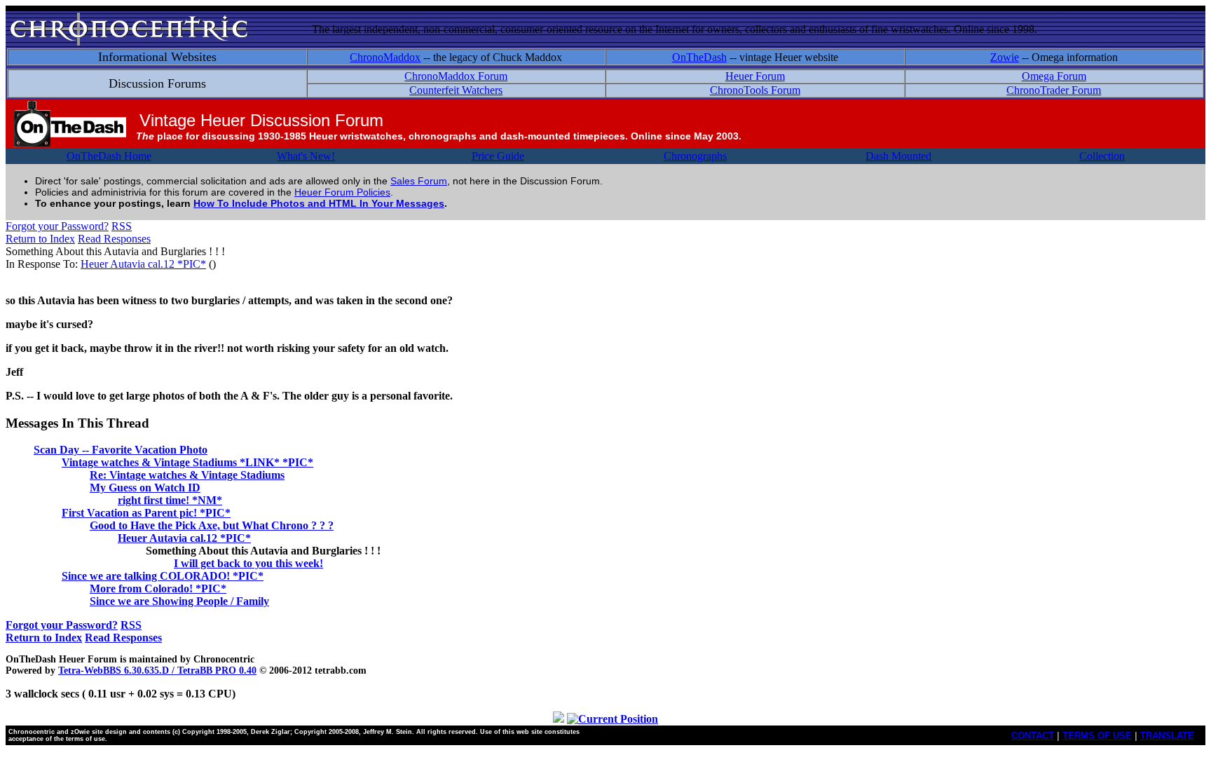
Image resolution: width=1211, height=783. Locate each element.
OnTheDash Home (109, 156)
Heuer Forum (755, 76)
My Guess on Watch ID (145, 487)
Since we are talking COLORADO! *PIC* (163, 576)
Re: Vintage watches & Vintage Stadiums (187, 475)
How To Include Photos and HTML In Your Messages (318, 203)
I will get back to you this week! (248, 563)
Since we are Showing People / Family (179, 601)
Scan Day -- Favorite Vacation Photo (120, 450)
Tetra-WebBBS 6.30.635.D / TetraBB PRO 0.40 (157, 670)
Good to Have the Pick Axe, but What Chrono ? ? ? (212, 525)
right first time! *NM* (170, 500)
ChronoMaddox (385, 57)
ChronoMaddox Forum (455, 76)
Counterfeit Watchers (455, 90)
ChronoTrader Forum (1053, 90)
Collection (1102, 156)
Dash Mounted (898, 156)
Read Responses (114, 239)
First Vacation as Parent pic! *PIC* (146, 513)
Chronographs (695, 156)
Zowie (1004, 57)
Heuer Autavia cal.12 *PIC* (143, 264)
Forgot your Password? (57, 226)
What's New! (306, 156)
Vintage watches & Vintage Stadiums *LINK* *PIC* (187, 462)
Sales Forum (418, 180)
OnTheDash (699, 57)
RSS (121, 226)
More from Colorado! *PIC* (158, 588)
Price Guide (498, 156)
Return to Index (40, 239)
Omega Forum (1054, 76)
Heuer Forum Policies (342, 192)
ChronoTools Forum (755, 90)
